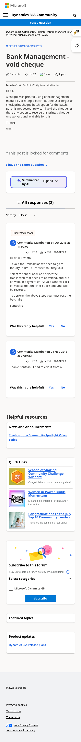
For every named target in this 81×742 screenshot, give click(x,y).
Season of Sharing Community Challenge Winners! (46, 473)
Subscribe (40, 598)
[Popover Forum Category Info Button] (68, 572)
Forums (41, 31)
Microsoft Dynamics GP (29, 588)
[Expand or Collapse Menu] (5, 15)
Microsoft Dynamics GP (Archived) (24, 46)
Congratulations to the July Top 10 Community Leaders (49, 515)
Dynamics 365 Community (34, 14)
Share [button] (47, 74)
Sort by (11, 215)
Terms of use (13, 711)
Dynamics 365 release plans (27, 645)
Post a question (40, 22)
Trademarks (13, 717)
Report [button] (62, 74)
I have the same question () (27, 165)
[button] (74, 15)
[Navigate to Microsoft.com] (15, 5)
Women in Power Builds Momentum (46, 493)
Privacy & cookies (16, 705)
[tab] (35, 204)
